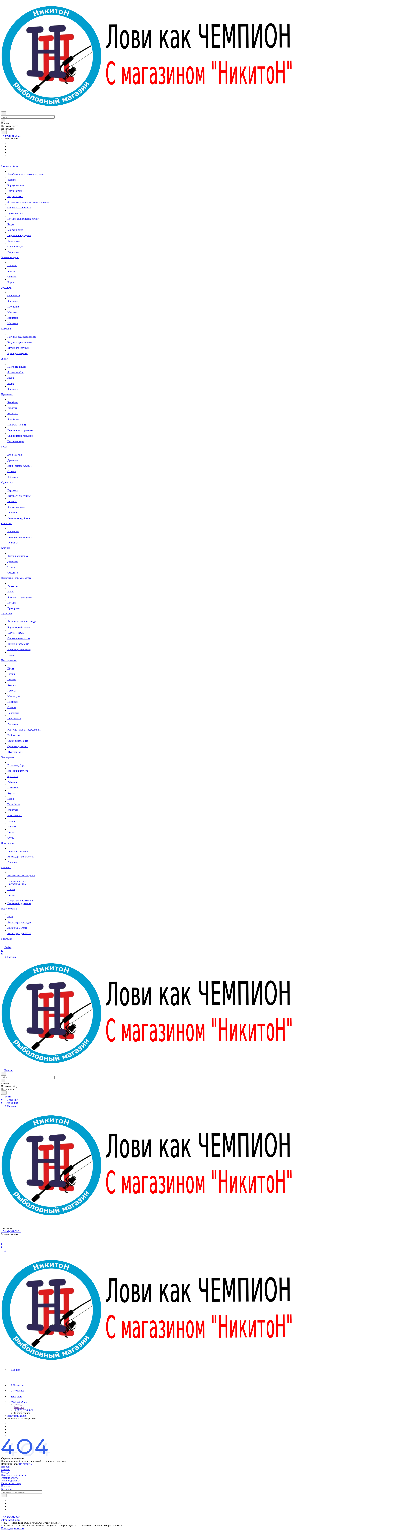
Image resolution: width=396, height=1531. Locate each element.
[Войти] (2, 1241)
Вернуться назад (10, 1464)
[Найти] (3, 132)
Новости (5, 1466)
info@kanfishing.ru (16, 1415)
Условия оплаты (9, 1477)
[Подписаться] (3, 1495)
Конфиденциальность (12, 1528)
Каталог (5, 1469)
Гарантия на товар (11, 1483)
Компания (6, 1489)
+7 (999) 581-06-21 (11, 135)
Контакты (6, 1486)
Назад (18, 1404)
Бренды (5, 1472)
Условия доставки (10, 1480)
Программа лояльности (13, 1475)
